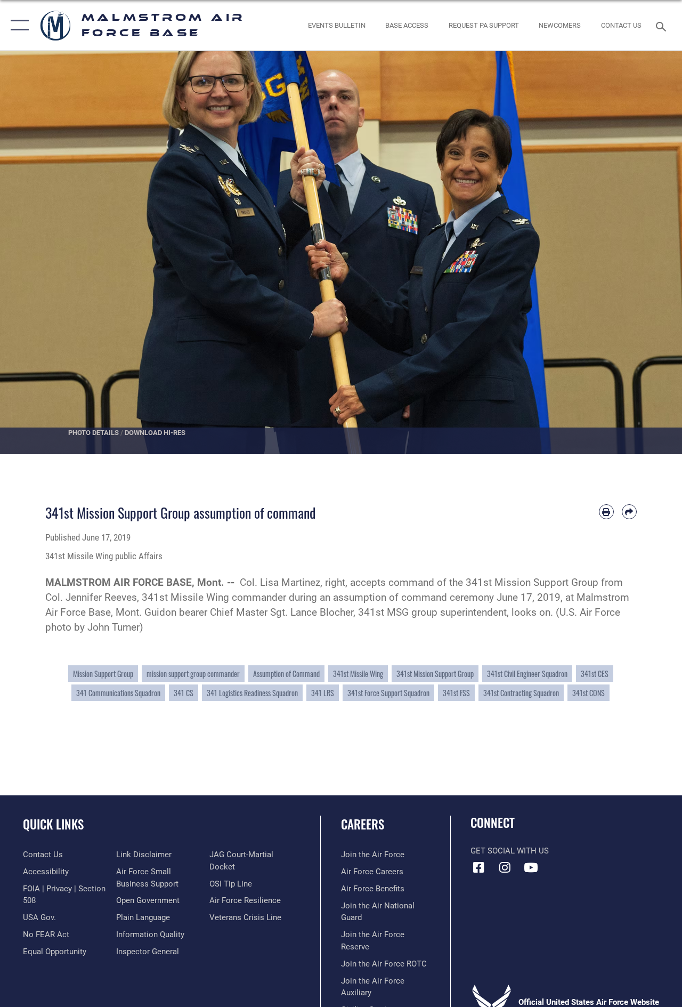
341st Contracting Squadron (521, 692)
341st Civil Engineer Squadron (527, 673)
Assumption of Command (286, 673)
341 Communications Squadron (118, 692)
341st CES (594, 673)
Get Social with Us (509, 851)
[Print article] (606, 511)
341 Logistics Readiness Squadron (252, 692)
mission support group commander (193, 673)
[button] (17, 25)
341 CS (183, 692)
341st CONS (588, 692)
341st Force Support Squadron (388, 692)
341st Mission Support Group (435, 673)
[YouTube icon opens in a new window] (531, 867)
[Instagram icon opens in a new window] (505, 867)
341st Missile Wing (358, 673)
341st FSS (456, 692)
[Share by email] (629, 511)
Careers (362, 824)
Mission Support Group (103, 673)
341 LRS (322, 692)
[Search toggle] (663, 25)
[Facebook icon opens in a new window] (478, 867)
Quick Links (53, 824)
